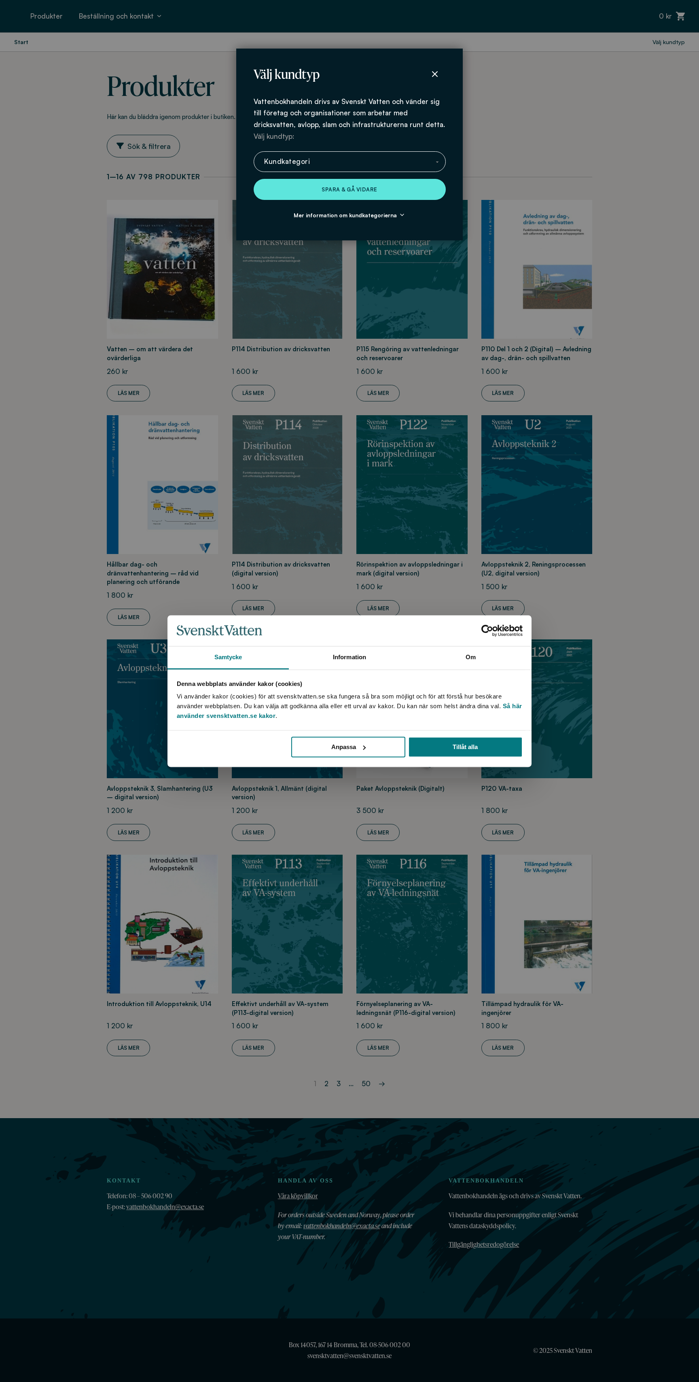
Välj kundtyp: (274, 136)
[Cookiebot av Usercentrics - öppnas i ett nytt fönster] (487, 630)
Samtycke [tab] (228, 657)
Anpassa (343, 746)
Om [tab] (471, 657)
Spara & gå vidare (349, 189)
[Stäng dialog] (435, 74)
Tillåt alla (465, 746)
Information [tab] (349, 657)
